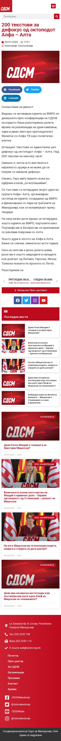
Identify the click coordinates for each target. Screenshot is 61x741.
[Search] (56, 16)
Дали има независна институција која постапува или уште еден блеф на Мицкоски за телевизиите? (27, 596)
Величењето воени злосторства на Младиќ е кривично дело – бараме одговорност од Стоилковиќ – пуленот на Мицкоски (42, 348)
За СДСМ (13, 666)
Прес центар (15, 661)
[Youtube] (43, 300)
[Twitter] (26, 300)
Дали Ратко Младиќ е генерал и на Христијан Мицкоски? (40, 330)
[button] (53, 6)
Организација (16, 672)
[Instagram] (35, 300)
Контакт (13, 683)
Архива (12, 689)
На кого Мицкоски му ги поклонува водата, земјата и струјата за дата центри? (42, 365)
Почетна (13, 655)
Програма (14, 678)
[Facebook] (18, 300)
